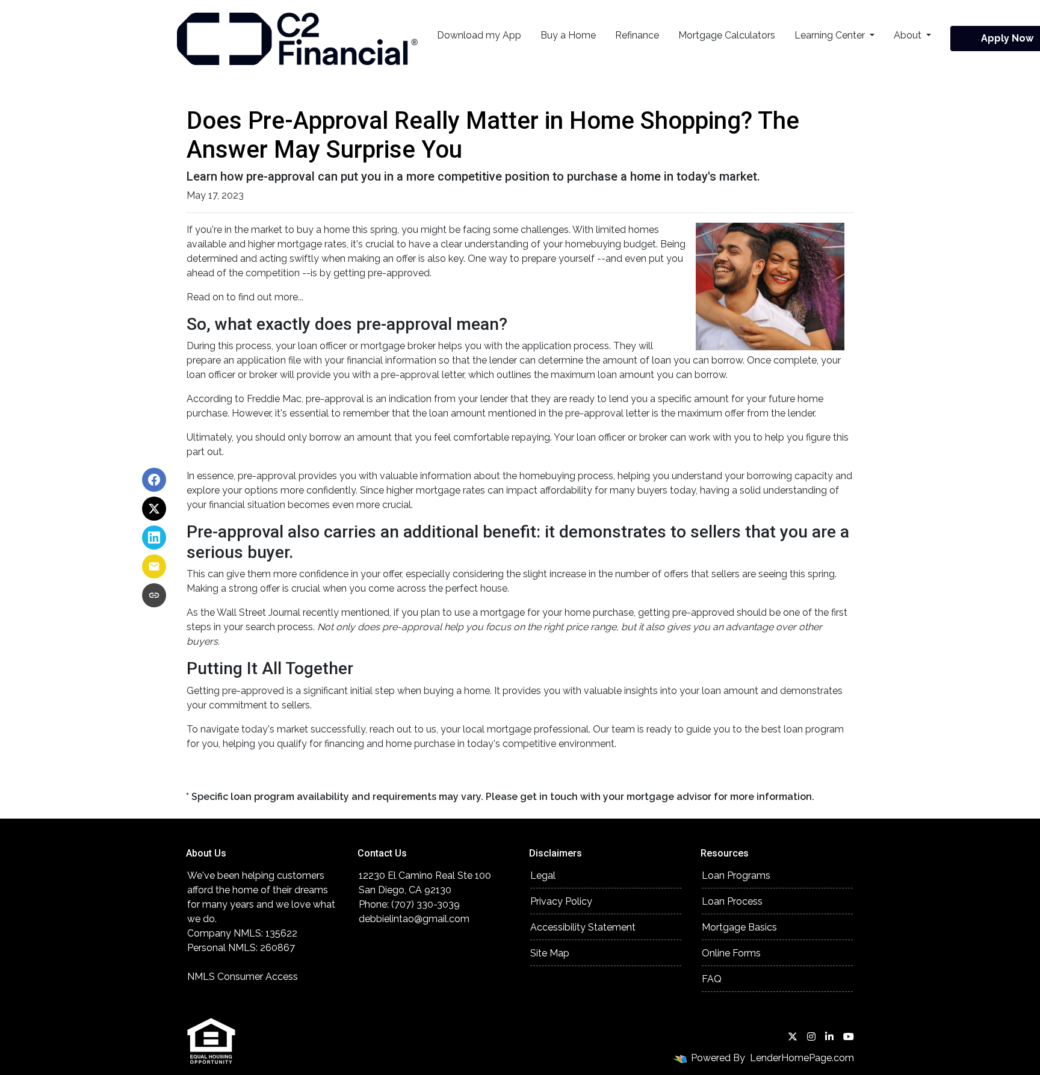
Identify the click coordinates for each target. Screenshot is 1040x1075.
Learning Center (830, 35)
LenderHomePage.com (802, 1058)
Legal (543, 875)
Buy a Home (568, 35)
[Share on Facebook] (154, 480)
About (909, 35)
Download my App (479, 35)
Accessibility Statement (583, 927)
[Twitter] (792, 1036)
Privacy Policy (561, 901)
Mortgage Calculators (726, 35)
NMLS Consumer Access (242, 976)
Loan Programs (736, 875)
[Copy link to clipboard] (154, 595)
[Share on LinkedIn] (154, 537)
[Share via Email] (154, 566)
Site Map (549, 953)
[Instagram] (811, 1036)
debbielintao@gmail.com (414, 919)
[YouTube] (848, 1036)
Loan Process (732, 901)
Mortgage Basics (739, 927)
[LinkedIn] (829, 1036)
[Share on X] (154, 509)
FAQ (712, 979)
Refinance (637, 35)
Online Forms (731, 953)
